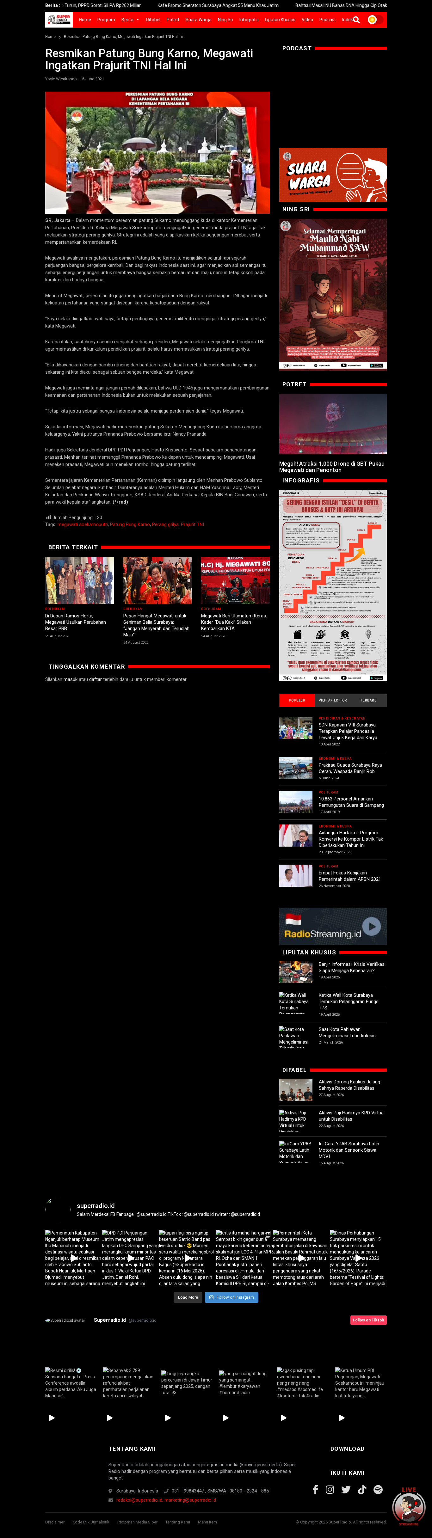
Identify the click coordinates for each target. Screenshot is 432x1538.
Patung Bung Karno (130, 524)
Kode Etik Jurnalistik (90, 1522)
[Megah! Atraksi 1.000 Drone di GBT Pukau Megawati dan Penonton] (333, 424)
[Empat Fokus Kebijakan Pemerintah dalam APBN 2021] (295, 881)
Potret (173, 19)
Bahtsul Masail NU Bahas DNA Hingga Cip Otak (293, 5)
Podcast (327, 19)
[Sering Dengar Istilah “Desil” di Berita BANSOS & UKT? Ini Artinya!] (333, 585)
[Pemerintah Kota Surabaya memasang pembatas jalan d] (301, 1258)
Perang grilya (165, 524)
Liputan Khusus (280, 19)
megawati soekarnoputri (83, 524)
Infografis (249, 19)
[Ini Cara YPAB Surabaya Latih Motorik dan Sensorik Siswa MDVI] (295, 1156)
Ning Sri (225, 19)
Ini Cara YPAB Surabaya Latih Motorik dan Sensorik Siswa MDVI (349, 1150)
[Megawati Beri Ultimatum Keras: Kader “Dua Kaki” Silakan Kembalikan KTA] (235, 580)
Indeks (348, 19)
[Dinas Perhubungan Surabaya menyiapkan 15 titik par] (358, 1258)
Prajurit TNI (192, 524)
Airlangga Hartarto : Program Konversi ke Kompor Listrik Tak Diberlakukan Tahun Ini (351, 839)
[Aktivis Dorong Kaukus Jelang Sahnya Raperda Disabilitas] (295, 1095)
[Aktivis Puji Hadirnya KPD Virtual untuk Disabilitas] (295, 1122)
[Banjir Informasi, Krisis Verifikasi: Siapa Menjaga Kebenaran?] (295, 977)
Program (106, 19)
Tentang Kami (177, 1522)
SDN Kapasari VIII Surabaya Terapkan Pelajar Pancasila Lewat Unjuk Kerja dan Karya (348, 731)
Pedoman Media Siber (137, 1522)
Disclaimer (55, 1522)
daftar (95, 679)
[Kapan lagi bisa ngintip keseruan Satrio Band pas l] (187, 1258)
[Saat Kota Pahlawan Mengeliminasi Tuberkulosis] (295, 1038)
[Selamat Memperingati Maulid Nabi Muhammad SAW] (333, 295)
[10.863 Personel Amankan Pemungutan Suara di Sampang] (295, 807)
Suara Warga (199, 19)
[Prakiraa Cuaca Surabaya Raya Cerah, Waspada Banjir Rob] (295, 773)
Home (85, 19)
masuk (70, 679)
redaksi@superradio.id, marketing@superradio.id (166, 1500)
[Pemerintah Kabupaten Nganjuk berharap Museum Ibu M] (73, 1258)
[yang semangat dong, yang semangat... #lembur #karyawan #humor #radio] (245, 1383)
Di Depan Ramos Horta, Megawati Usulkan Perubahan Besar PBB (75, 622)
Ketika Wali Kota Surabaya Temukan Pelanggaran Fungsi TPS (349, 1001)
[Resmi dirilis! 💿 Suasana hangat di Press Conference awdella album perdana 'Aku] (71, 1383)
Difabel (153, 19)
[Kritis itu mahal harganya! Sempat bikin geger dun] (244, 1258)
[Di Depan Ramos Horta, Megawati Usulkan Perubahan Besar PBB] (79, 580)
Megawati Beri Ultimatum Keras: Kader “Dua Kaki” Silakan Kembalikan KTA (234, 622)
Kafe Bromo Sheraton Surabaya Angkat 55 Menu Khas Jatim (170, 5)
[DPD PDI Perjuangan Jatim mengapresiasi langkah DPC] (130, 1258)
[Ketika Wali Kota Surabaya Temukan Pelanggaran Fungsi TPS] (295, 1008)
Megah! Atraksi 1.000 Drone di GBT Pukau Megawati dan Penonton (332, 466)
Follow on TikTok (368, 1320)
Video (307, 19)
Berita (127, 19)
